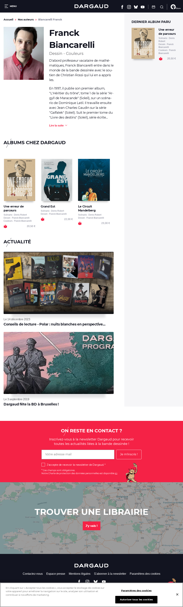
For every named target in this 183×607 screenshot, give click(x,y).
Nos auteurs (26, 19)
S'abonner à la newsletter (110, 573)
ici (116, 473)
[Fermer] (177, 594)
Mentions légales (79, 573)
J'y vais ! (92, 526)
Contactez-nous (33, 573)
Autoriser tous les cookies (136, 599)
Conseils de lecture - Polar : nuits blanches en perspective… (54, 324)
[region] (91, 595)
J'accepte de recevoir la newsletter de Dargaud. (75, 464)
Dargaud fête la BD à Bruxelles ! (31, 404)
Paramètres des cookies (145, 573)
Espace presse (55, 573)
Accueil (8, 19)
